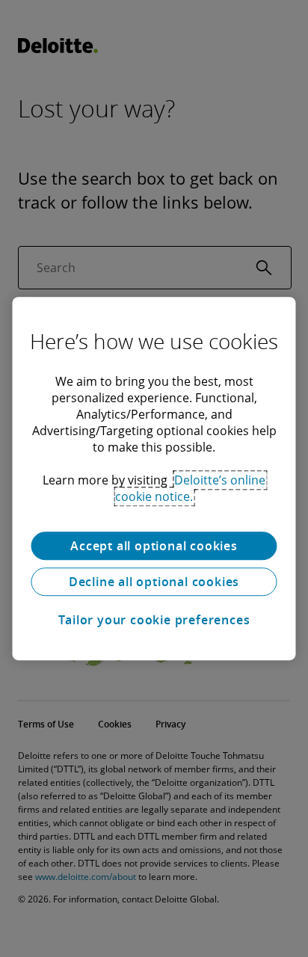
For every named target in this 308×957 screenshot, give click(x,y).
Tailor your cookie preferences (154, 620)
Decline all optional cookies (154, 581)
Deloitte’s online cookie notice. (190, 488)
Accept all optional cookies (154, 546)
